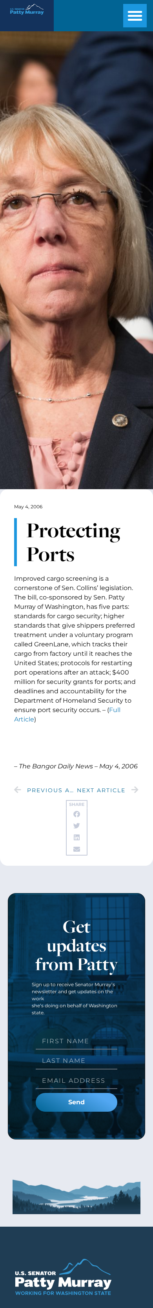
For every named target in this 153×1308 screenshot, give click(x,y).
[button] (135, 15)
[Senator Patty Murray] (26, 17)
